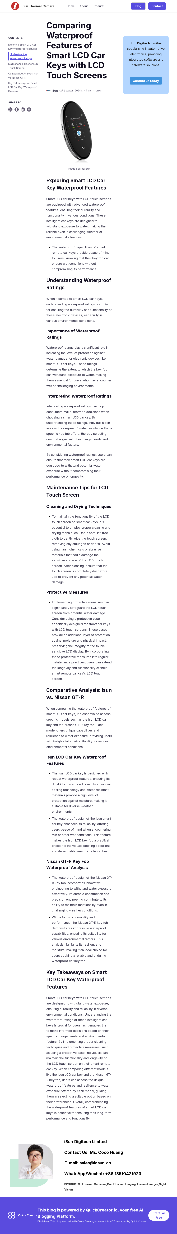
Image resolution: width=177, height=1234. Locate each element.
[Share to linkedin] (22, 109)
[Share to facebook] (16, 109)
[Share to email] (29, 109)
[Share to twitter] (10, 109)
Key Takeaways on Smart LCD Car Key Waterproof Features (22, 87)
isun (88, 168)
